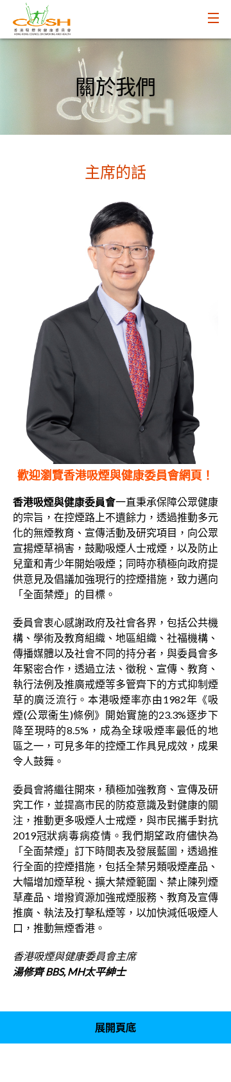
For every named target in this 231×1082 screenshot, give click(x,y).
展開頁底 (115, 1027)
